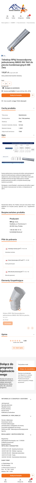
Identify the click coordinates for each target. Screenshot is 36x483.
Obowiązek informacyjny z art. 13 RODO (12, 440)
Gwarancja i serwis (6, 422)
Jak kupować (5, 403)
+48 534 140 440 (6, 457)
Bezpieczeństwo (6, 444)
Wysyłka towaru (6, 407)
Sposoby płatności (6, 405)
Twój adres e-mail (23, 364)
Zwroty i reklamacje (7, 420)
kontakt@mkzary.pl (16, 232)
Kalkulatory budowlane (8, 412)
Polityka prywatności (7, 442)
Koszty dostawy (6, 408)
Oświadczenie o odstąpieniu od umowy (12, 425)
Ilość (2, 80)
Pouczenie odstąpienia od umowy (11, 427)
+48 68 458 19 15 (15, 230)
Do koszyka (8, 323)
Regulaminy (4, 438)
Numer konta (5, 410)
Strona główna (5, 22)
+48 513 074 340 (6, 455)
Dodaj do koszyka (16, 95)
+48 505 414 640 (6, 449)
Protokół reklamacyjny (7, 423)
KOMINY (13, 22)
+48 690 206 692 (6, 453)
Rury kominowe (21, 22)
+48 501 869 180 (6, 451)
